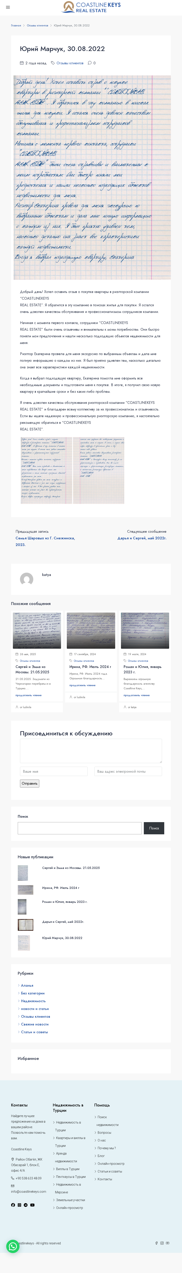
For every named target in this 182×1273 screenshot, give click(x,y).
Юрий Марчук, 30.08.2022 (62, 938)
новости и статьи (35, 1008)
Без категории (33, 993)
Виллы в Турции (67, 1169)
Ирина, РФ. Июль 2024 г (90, 666)
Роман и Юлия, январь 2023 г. (64, 902)
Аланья (27, 985)
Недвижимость (33, 1001)
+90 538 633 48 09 (29, 1178)
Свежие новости (35, 1024)
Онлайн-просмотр (69, 1208)
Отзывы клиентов (37, 25)
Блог (101, 1156)
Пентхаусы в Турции (71, 1177)
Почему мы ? (107, 1148)
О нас (102, 1140)
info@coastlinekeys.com (28, 1191)
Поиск (23, 816)
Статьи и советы (34, 1032)
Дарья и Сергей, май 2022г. (63, 921)
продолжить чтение (29, 695)
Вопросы (104, 1132)
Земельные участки (70, 1200)
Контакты (105, 1179)
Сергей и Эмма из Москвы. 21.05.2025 (32, 669)
